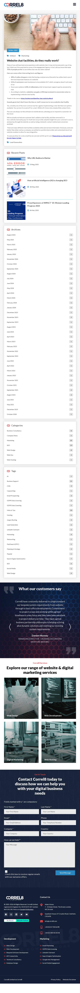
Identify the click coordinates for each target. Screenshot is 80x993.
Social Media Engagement (51, 963)
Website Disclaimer (69, 979)
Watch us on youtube (27, 914)
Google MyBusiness (26, 909)
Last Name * (46, 807)
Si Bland (13, 56)
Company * (8, 829)
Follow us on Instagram (11, 914)
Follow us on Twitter (21, 914)
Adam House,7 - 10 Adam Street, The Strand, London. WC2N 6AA (58, 906)
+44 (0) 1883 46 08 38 (52, 933)
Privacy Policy (55, 979)
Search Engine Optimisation (51, 956)
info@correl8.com (51, 921)
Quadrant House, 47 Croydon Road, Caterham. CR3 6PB (60, 915)
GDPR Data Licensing (49, 949)
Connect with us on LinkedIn (16, 914)
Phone (44, 818)
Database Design (12, 963)
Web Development (12, 949)
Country (44, 829)
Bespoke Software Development (17, 952)
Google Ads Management (51, 959)
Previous (10, 627)
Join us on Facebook (6, 914)
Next (70, 627)
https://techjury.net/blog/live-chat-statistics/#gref (37, 98)
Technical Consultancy (13, 959)
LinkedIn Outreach (48, 952)
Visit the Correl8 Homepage (14, 5)
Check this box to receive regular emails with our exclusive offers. (22, 875)
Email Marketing (48, 945)
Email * (7, 818)
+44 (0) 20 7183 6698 (52, 927)
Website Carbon (22, 920)
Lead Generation (16, 142)
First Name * (9, 807)
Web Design (10, 945)
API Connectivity (12, 956)
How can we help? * (12, 840)
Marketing (25, 56)
